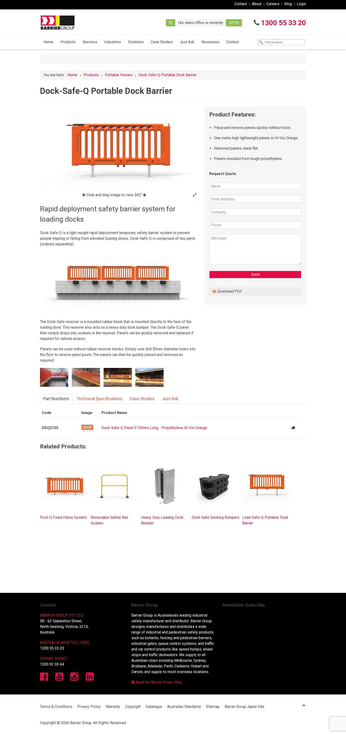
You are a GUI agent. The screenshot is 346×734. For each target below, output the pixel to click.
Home (48, 42)
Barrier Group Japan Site (244, 706)
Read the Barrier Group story (158, 682)
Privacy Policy (89, 706)
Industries (112, 42)
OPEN (234, 22)
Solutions (136, 42)
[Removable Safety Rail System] (114, 486)
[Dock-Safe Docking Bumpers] (215, 486)
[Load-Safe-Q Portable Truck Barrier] (266, 486)
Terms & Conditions (56, 706)
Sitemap (213, 706)
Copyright (133, 706)
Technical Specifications (99, 398)
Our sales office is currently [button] (200, 22)
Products (68, 42)
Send (255, 274)
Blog (288, 4)
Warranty (113, 706)
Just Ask (187, 42)
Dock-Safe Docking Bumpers (215, 517)
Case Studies (162, 42)
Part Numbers (56, 398)
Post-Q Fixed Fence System (63, 517)
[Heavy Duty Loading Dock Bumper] (165, 486)
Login (301, 4)
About (257, 4)
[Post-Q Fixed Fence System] (64, 486)
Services (90, 42)
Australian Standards (184, 706)
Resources (210, 42)
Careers (272, 4)
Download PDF (229, 291)
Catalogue (154, 706)
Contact (240, 4)
